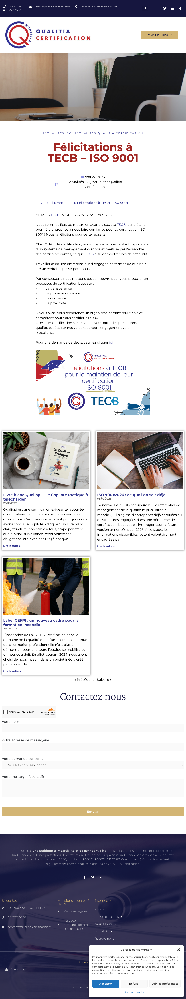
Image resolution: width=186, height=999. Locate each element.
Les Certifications (107, 916)
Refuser (134, 983)
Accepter (105, 983)
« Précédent (84, 680)
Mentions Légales (134, 992)
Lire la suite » (12, 545)
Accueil (47, 203)
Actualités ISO (57, 133)
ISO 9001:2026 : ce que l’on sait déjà (131, 495)
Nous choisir (104, 924)
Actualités (65, 203)
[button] (179, 950)
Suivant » (104, 680)
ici (111, 342)
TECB (55, 215)
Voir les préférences (165, 983)
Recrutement (104, 938)
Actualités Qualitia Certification (108, 133)
